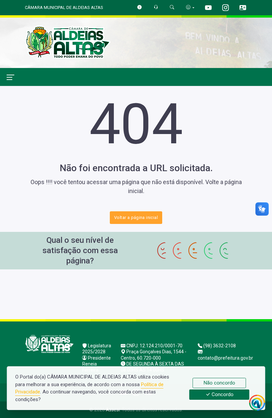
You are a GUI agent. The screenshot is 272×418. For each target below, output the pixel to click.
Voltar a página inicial (136, 217)
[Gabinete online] (242, 8)
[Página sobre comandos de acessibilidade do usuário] (190, 7)
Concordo (222, 395)
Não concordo (219, 383)
